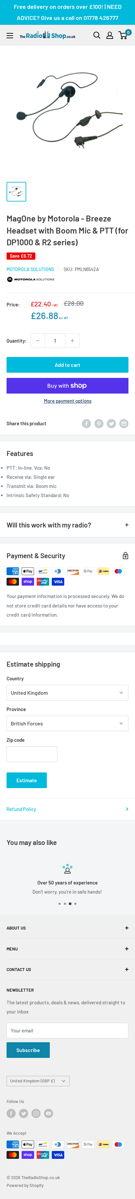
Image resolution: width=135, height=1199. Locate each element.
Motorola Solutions (30, 269)
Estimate (26, 780)
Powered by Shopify (25, 1185)
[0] (123, 35)
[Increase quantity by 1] (72, 341)
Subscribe (28, 1050)
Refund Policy (21, 809)
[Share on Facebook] (86, 423)
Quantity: (17, 341)
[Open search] (97, 35)
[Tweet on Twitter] (111, 423)
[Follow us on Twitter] (23, 1113)
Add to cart (67, 365)
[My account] (109, 35)
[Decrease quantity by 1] (38, 341)
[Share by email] (123, 423)
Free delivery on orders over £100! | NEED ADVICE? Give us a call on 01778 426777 (68, 12)
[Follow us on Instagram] (36, 1113)
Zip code (16, 740)
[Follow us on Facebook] (11, 1113)
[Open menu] (10, 35)
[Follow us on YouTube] (48, 1113)
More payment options (67, 401)
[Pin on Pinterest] (99, 423)
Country (15, 678)
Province (16, 709)
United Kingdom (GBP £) (32, 1080)
